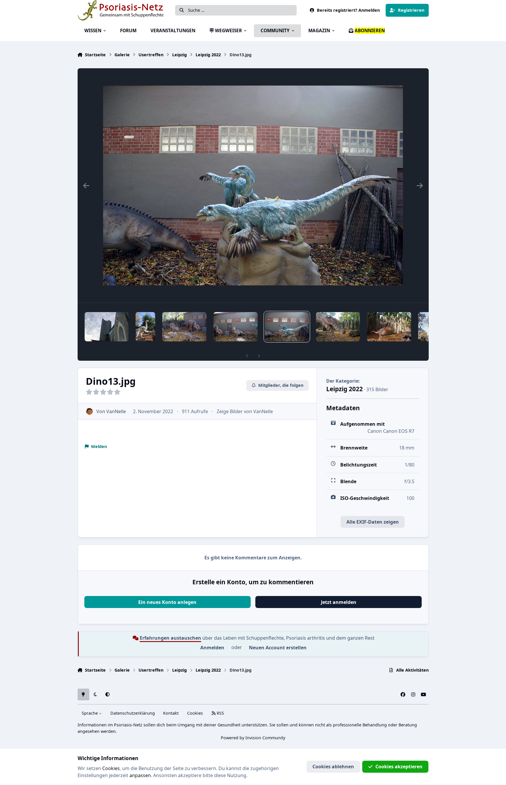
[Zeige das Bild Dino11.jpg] (389, 326)
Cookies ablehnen (333, 766)
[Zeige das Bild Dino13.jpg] (287, 326)
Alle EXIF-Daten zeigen (372, 522)
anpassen (140, 775)
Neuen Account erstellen (278, 647)
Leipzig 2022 (344, 389)
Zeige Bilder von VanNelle (245, 411)
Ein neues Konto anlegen (167, 602)
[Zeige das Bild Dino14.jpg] (235, 326)
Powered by (253, 737)
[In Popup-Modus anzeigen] (253, 185)
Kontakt (171, 713)
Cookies (195, 713)
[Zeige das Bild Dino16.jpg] (145, 326)
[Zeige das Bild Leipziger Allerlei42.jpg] (107, 326)
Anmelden (212, 647)
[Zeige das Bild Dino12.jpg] (338, 326)
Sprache (90, 713)
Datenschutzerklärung (132, 713)
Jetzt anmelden (338, 602)
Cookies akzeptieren (399, 766)
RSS (220, 713)
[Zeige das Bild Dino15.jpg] (184, 326)
